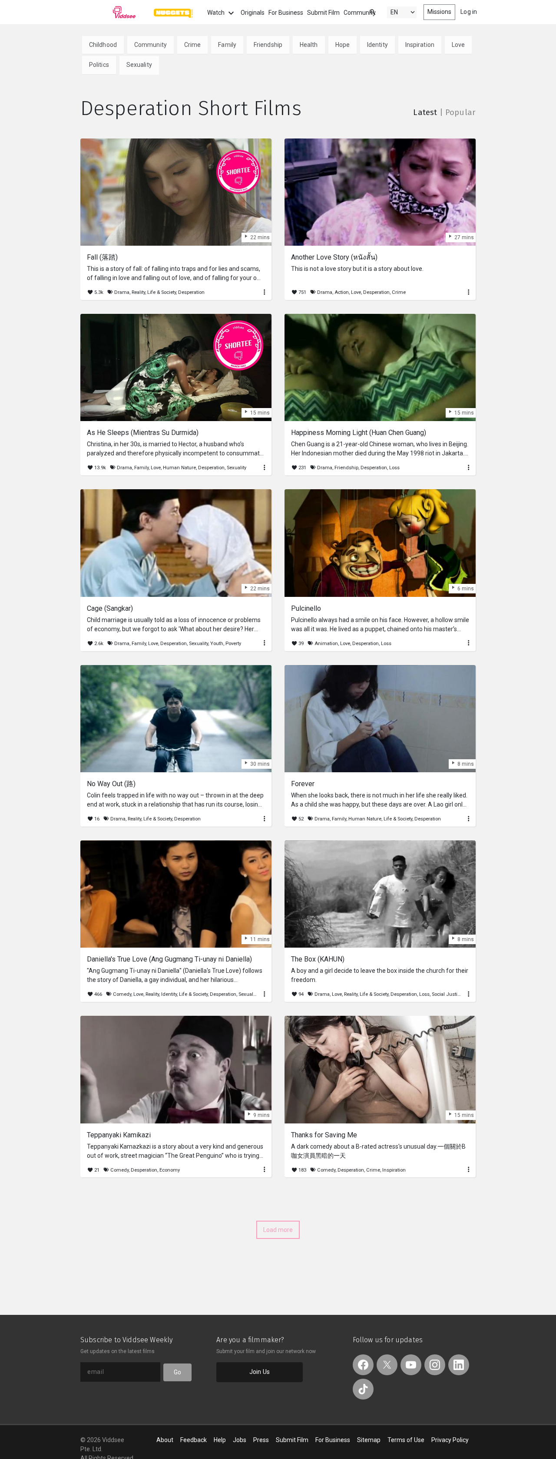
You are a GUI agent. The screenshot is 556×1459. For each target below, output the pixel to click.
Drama (121, 292)
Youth (216, 643)
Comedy (122, 994)
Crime (192, 44)
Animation (326, 643)
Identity (377, 44)
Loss (394, 468)
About (164, 1439)
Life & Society (161, 292)
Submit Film (323, 12)
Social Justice (447, 994)
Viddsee (108, 12)
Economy (169, 1170)
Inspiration (419, 44)
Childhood (103, 44)
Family (227, 44)
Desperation (191, 292)
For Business (285, 12)
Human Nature (179, 468)
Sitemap (369, 1439)
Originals (253, 12)
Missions (439, 11)
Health (309, 44)
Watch (216, 12)
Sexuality (139, 64)
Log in (468, 11)
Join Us (259, 1371)
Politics (99, 64)
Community (360, 12)
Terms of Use (405, 1439)
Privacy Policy (450, 1439)
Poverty (233, 643)
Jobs (239, 1439)
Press (261, 1439)
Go (177, 1372)
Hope (342, 44)
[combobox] (364, 11)
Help (220, 1439)
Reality (138, 292)
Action (341, 292)
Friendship (268, 44)
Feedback (193, 1439)
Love (458, 44)
